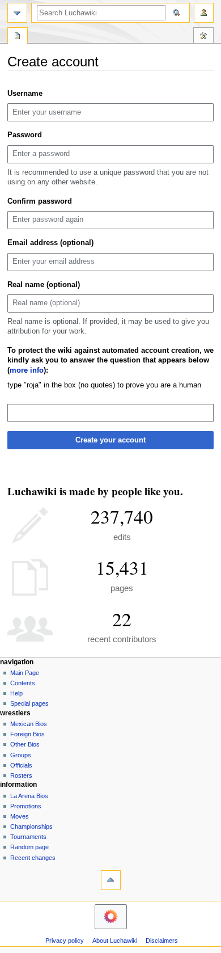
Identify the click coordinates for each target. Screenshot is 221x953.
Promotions (25, 806)
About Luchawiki (114, 940)
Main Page (24, 672)
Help (16, 693)
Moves (19, 816)
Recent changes (33, 857)
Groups (20, 755)
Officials (21, 765)
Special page (17, 37)
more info (27, 370)
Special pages (29, 703)
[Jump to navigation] (17, 13)
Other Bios (25, 744)
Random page (29, 847)
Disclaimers (162, 940)
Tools (203, 37)
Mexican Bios (28, 723)
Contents (22, 683)
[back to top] (111, 880)
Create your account (110, 440)
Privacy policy (64, 940)
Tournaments (28, 836)
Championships (31, 826)
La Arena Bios (29, 795)
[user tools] (204, 13)
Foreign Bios (27, 734)
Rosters (21, 775)
